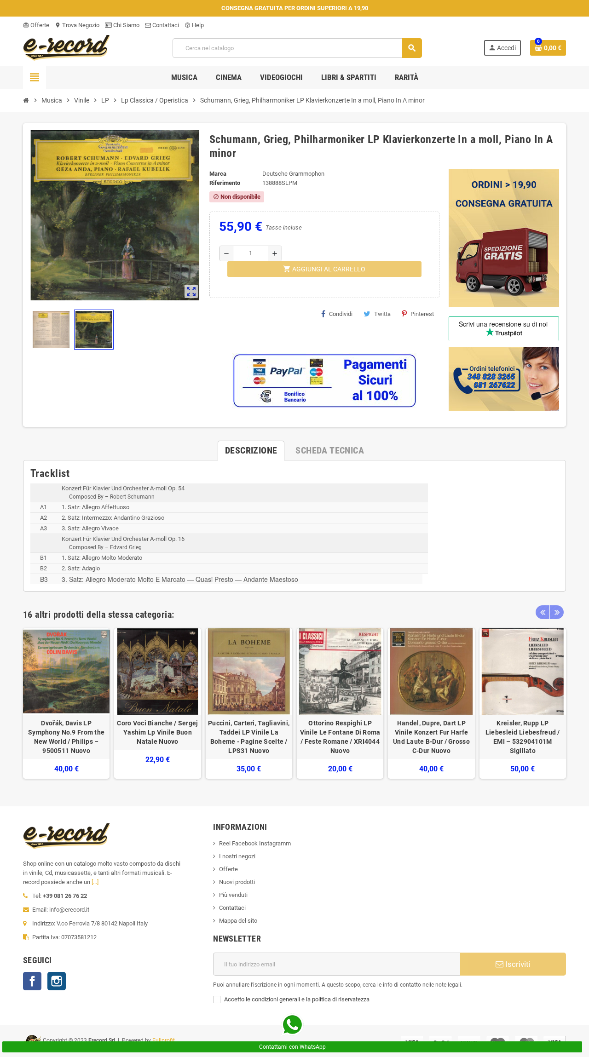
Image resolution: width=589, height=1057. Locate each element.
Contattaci (165, 25)
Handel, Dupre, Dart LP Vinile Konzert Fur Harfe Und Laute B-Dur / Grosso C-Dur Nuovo (431, 736)
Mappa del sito (238, 920)
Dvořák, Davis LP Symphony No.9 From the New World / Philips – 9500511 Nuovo (66, 736)
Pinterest (422, 313)
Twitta (382, 313)
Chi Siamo (125, 25)
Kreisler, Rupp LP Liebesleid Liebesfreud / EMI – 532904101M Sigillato (522, 736)
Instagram (56, 981)
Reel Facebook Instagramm (255, 843)
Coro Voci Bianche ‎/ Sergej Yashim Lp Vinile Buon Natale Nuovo (157, 732)
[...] (95, 882)
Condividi (340, 313)
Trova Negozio (77, 25)
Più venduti (233, 894)
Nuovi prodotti (237, 882)
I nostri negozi (237, 856)
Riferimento (224, 182)
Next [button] (557, 612)
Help (194, 25)
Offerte (36, 25)
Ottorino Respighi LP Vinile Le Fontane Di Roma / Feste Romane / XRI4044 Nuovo (340, 736)
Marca (217, 173)
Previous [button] (542, 612)
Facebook (32, 981)
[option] (66, 703)
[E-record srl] (66, 47)
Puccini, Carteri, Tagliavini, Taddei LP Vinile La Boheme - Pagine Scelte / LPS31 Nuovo (248, 736)
